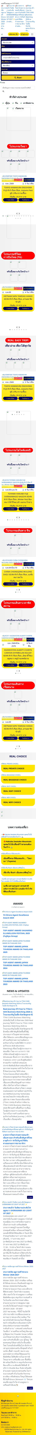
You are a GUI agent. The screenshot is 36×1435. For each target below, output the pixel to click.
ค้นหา (19, 77)
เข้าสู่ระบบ (24, 34)
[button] (3, 216)
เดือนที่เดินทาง (6, 62)
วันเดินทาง (25, 200)
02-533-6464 (5, 1425)
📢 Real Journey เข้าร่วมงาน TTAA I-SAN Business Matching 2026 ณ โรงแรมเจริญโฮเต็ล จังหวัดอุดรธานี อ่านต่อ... (30, 18)
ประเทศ (4, 39)
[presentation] (17, 213)
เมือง (3, 46)
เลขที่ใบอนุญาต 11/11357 (10, 1408)
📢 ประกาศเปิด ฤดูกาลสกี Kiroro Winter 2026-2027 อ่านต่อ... (4, 17)
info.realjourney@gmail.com (11, 1427)
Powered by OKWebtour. (22, 1432)
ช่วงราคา (5, 69)
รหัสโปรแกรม (6, 53)
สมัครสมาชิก (13, 34)
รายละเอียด (10, 200)
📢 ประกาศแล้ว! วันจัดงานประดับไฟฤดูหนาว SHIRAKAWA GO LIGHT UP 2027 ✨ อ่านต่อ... (11, 14)
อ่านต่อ (30, 1122)
